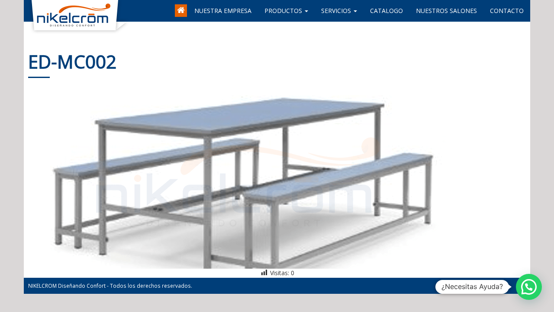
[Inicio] (181, 6)
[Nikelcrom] (30, 11)
